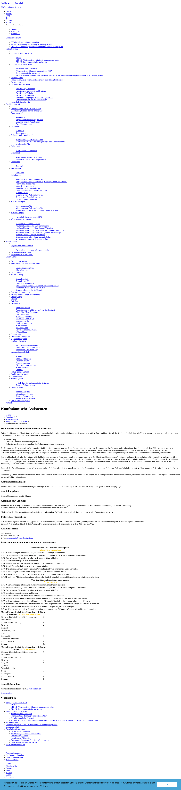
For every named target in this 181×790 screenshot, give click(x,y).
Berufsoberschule (17, 82)
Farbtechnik (15, 146)
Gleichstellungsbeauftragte (26, 365)
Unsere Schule (11, 257)
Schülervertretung (23, 367)
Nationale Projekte (23, 392)
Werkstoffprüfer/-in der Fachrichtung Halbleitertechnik (37, 210)
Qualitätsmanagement (19, 374)
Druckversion (6, 693)
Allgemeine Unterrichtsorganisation (29, 120)
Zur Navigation (7, 3)
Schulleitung (20, 356)
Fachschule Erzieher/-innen (21, 252)
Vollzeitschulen (12, 49)
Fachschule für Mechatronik (22, 255)
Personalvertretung (23, 363)
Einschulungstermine (24, 316)
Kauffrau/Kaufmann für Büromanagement (32, 226)
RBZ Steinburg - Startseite (11, 7)
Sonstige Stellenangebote (25, 385)
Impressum (10, 777)
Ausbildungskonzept (19, 261)
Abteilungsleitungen (23, 359)
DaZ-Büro (15, 301)
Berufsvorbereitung (13, 38)
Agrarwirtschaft (17, 113)
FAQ (8, 16)
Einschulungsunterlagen (25, 319)
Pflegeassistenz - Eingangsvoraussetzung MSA (34, 71)
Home (8, 11)
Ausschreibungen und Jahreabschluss (25, 263)
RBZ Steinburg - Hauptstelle (27, 345)
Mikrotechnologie (18, 201)
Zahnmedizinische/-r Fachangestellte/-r (31, 159)
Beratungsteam (16, 272)
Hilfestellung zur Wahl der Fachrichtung (31, 100)
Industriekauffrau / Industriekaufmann (30, 235)
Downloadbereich (34, 689)
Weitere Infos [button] (45, 786)
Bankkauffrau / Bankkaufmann (28, 224)
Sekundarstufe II (22, 281)
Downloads (15, 303)
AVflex (18, 58)
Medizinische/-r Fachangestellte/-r (29, 157)
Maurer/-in (20, 131)
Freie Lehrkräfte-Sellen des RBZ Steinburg (32, 383)
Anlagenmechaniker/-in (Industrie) (29, 179)
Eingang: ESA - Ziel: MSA (21, 53)
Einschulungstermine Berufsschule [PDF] (27, 111)
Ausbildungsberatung (24, 124)
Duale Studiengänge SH (25, 283)
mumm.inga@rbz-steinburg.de (20, 538)
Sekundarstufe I (22, 279)
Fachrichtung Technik (24, 93)
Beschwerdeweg (22, 314)
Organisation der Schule (20, 352)
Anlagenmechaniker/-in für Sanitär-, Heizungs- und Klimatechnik (41, 182)
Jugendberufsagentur (19, 339)
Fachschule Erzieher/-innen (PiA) (29, 217)
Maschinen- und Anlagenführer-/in (29, 195)
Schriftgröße (15, 31)
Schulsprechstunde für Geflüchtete (29, 290)
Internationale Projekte (24, 394)
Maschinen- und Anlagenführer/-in (29, 208)
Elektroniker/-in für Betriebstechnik (29, 140)
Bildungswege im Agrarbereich (28, 122)
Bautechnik (15, 126)
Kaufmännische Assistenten (26, 69)
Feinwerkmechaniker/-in (25, 184)
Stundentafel (20, 117)
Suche (8, 22)
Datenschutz (11, 779)
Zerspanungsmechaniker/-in (26, 199)
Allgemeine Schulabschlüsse (22, 246)
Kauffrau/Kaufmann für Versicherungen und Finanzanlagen (39, 232)
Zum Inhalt (19, 3)
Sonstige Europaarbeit (24, 396)
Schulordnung (21, 325)
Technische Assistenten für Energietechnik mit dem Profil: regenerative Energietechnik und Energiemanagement (59, 75)
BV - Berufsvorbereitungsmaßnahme (25, 42)
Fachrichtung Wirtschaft (25, 95)
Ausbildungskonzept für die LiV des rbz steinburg (35, 310)
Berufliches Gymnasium (20, 84)
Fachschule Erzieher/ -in (20, 102)
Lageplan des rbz (22, 321)
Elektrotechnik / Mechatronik (22, 135)
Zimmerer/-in (21, 133)
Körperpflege (16, 168)
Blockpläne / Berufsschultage (27, 312)
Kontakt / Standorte (18, 341)
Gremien (19, 370)
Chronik (14, 299)
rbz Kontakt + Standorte (15, 755)
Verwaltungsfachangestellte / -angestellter (32, 239)
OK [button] (167, 785)
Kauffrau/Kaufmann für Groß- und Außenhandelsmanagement (40, 230)
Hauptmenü (10, 417)
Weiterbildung (11, 241)
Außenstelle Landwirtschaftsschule (29, 347)
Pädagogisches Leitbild (20, 372)
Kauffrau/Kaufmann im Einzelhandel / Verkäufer (35, 228)
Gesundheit (15, 153)
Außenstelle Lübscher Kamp (27, 350)
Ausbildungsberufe (13, 104)
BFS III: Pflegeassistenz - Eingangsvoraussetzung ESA (37, 60)
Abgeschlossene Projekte (25, 398)
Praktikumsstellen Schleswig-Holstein (30, 288)
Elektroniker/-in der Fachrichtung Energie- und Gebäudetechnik (40, 142)
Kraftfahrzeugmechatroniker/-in (28, 188)
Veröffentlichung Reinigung (26, 330)
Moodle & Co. (11, 766)
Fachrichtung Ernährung (25, 89)
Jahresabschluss (22, 270)
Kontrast (14, 29)
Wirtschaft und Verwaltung (21, 219)
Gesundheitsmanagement (20, 336)
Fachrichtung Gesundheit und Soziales (31, 91)
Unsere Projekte (17, 387)
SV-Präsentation (22, 328)
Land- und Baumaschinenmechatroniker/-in (32, 190)
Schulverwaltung (22, 361)
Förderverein (16, 334)
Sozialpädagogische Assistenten (28, 73)
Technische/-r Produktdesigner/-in (29, 197)
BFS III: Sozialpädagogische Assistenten (31, 62)
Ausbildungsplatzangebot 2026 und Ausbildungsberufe (37, 286)
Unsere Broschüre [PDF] (20, 401)
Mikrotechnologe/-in (24, 206)
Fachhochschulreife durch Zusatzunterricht (32, 250)
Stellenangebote (17, 378)
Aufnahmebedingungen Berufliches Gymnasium (34, 97)
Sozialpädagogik (17, 213)
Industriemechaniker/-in (25, 186)
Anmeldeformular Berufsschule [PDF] (26, 109)
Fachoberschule (17, 78)
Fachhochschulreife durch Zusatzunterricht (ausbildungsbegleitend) (37, 80)
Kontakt (9, 14)
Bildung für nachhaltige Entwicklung (25, 294)
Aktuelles (9, 403)
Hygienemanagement (24, 323)
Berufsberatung (17, 274)
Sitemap (9, 20)
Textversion (15, 34)
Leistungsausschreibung (25, 268)
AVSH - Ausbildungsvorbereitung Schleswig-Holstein (32, 44)
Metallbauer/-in (22, 193)
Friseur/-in (20, 173)
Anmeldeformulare (23, 308)
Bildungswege (16, 297)
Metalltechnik (16, 175)
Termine (9, 18)
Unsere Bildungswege (14, 757)
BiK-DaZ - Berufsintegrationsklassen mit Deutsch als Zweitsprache (37, 47)
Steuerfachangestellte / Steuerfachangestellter (33, 237)
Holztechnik (15, 162)
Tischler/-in (20, 166)
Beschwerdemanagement (20, 292)
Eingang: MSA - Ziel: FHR (21, 64)
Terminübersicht (12, 760)
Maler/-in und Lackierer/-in (26, 151)
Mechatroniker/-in (23, 144)
